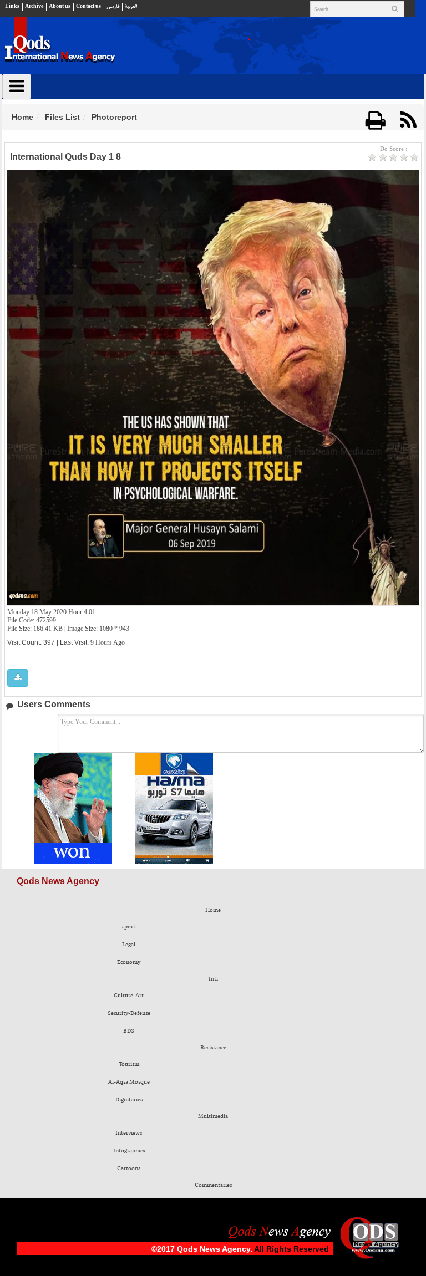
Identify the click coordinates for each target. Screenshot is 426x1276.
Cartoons (128, 1168)
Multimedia (213, 1116)
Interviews (128, 1133)
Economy (128, 962)
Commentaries (213, 1185)
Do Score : (393, 148)
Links (12, 6)
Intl (213, 979)
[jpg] (17, 678)
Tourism (129, 1064)
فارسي (112, 6)
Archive (34, 6)
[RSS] (408, 120)
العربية (131, 6)
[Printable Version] (375, 120)
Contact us (88, 6)
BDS (128, 1031)
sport (128, 927)
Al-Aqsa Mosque (129, 1082)
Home (22, 117)
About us (59, 6)
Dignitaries (129, 1100)
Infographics (129, 1151)
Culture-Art (129, 996)
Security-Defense (129, 1013)
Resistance (213, 1048)
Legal (128, 945)
